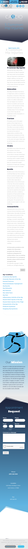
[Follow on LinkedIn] (20, 6)
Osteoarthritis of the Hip (10, 304)
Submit (6, 452)
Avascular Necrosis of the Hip (12, 279)
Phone (17, 418)
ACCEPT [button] (21, 546)
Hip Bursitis (6, 286)
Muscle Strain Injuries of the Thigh (13, 302)
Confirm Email (11, 429)
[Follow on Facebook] (17, 6)
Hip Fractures (7, 290)
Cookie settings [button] (10, 546)
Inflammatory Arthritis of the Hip (13, 297)
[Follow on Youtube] (23, 6)
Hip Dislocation (7, 288)
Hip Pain (5, 295)
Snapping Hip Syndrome (10, 308)
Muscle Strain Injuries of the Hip (12, 299)
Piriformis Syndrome (9, 306)
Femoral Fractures (8, 281)
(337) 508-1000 (13, 474)
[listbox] (20, 426)
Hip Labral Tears (8, 292)
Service (17, 423)
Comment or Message (10, 432)
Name (5, 418)
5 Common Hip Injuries (10, 277)
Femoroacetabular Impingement (12, 283)
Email (5, 423)
